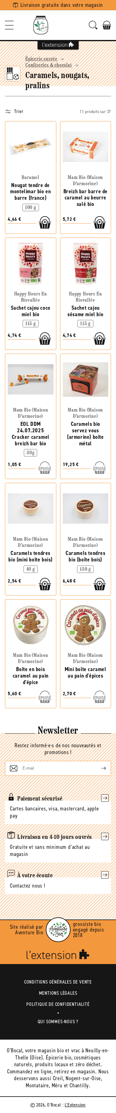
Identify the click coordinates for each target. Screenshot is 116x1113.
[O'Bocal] (41, 25)
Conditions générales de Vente (58, 982)
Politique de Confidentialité (57, 1004)
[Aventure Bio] (58, 929)
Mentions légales (58, 993)
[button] (9, 25)
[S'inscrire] (98, 768)
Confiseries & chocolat (48, 65)
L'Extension (75, 1105)
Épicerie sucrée (41, 59)
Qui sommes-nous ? (58, 1021)
